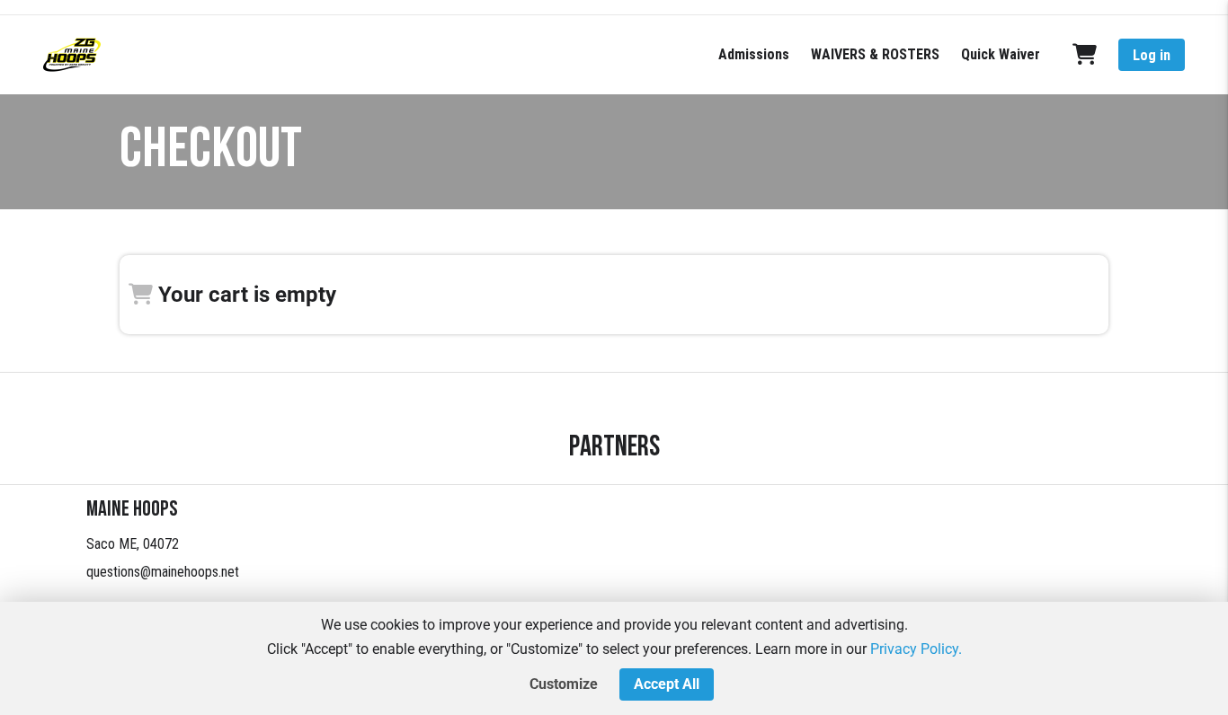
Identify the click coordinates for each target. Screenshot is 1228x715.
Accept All (666, 684)
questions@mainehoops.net (162, 571)
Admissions (753, 54)
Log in (1151, 55)
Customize (563, 684)
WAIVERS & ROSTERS (875, 54)
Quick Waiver (1000, 54)
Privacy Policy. (916, 649)
